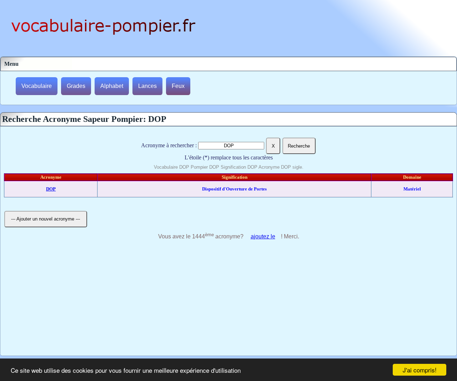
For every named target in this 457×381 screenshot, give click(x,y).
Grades (76, 86)
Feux (178, 86)
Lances (147, 86)
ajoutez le (263, 236)
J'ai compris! (420, 369)
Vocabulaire (36, 86)
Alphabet (111, 86)
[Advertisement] (228, 302)
